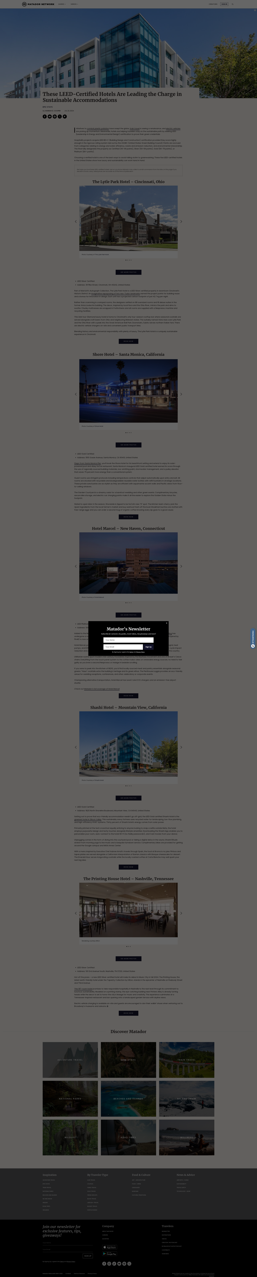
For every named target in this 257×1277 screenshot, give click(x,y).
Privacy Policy (140, 652)
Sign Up (148, 647)
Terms (131, 652)
